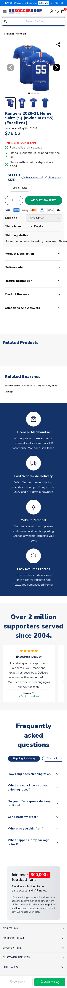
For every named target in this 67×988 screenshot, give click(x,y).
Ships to (11, 218)
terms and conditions (27, 908)
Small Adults (19, 188)
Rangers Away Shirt (16, 33)
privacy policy (47, 904)
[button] (29, 93)
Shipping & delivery (23, 758)
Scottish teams (12, 385)
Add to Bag (51, 982)
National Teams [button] (14, 938)
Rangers (28, 385)
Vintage (9, 391)
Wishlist (19, 982)
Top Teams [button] (10, 928)
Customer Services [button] (16, 957)
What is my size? (33, 177)
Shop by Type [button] (12, 948)
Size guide (54, 177)
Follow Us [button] (10, 967)
